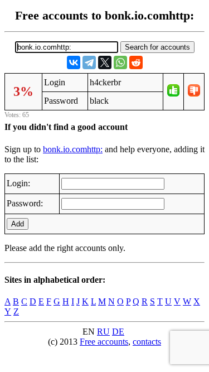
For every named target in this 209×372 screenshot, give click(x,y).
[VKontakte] (73, 62)
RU (103, 331)
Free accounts (104, 341)
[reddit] (136, 62)
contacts (147, 341)
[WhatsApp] (120, 62)
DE (118, 331)
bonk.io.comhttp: (73, 149)
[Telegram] (89, 62)
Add (17, 224)
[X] (104, 62)
